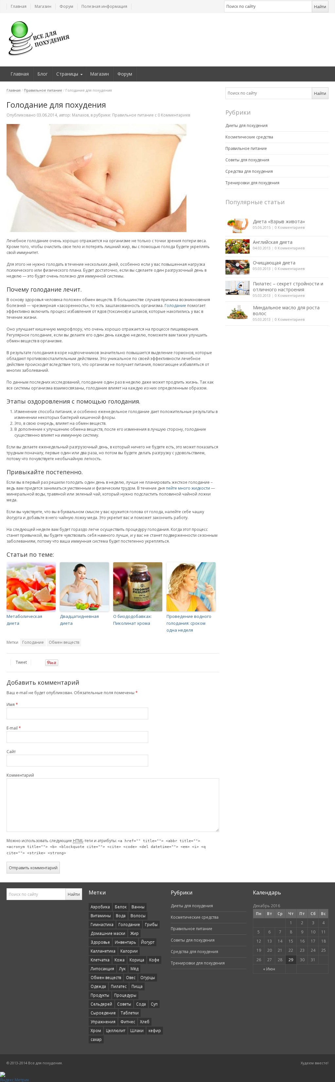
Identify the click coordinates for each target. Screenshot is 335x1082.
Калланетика (103, 951)
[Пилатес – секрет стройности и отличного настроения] (237, 288)
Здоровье (100, 942)
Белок (121, 907)
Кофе (154, 960)
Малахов (80, 115)
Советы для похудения (247, 160)
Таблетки (130, 1013)
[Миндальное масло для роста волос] (237, 312)
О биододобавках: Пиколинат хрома (132, 619)
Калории (129, 951)
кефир (155, 1030)
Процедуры (125, 995)
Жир (134, 933)
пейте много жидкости (188, 488)
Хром (96, 1030)
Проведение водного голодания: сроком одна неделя (189, 623)
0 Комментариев (290, 227)
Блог (42, 74)
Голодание (175, 305)
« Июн (269, 969)
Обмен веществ (64, 642)
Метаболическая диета (24, 619)
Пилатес (119, 986)
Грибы (151, 924)
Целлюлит (115, 1030)
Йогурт (147, 942)
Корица (137, 960)
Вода (121, 915)
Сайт (11, 751)
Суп (154, 1004)
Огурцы (147, 977)
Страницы (67, 74)
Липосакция (102, 968)
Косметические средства (249, 137)
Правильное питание (43, 90)
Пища (137, 986)
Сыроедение (103, 1013)
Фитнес (127, 1021)
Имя (12, 704)
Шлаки (137, 1030)
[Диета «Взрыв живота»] (237, 226)
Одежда (98, 986)
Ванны (138, 907)
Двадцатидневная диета (79, 619)
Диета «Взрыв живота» (279, 221)
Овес (130, 977)
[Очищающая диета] (237, 267)
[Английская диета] (237, 246)
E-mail (14, 728)
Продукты (100, 995)
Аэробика (100, 907)
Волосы (138, 915)
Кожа (120, 960)
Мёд (134, 968)
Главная (18, 6)
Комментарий (20, 775)
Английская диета (272, 242)
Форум (66, 6)
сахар (96, 1039)
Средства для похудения (249, 171)
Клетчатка (100, 960)
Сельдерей (101, 1004)
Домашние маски (108, 933)
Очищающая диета (274, 263)
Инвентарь (125, 942)
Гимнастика (102, 924)
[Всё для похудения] (39, 38)
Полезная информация (104, 6)
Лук (122, 968)
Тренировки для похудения (252, 183)
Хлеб (145, 1021)
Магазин (43, 6)
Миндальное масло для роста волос (286, 310)
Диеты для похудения (246, 125)
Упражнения (103, 1021)
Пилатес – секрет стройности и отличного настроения (288, 286)
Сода (141, 1004)
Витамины (101, 915)
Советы (124, 1004)
